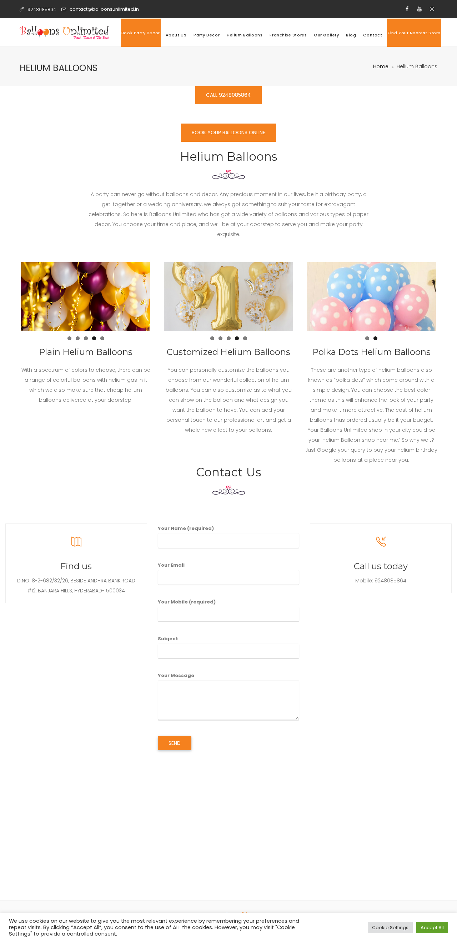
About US (176, 35)
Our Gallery (326, 35)
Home (380, 66)
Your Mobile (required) (187, 601)
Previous (10, 297)
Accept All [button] (432, 927)
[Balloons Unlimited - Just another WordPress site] (64, 32)
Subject (168, 638)
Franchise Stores (288, 35)
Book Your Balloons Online (228, 132)
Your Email (171, 565)
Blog (351, 35)
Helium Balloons (244, 35)
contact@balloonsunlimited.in (104, 9)
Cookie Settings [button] (390, 927)
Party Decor (207, 35)
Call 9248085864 (228, 95)
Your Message (176, 675)
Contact (372, 35)
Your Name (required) (186, 528)
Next (161, 297)
